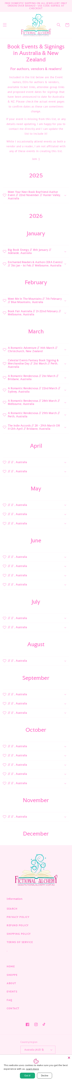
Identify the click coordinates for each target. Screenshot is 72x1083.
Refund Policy (18, 925)
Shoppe (12, 974)
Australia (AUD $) (34, 1049)
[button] (5, 25)
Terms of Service (20, 942)
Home (11, 966)
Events (12, 991)
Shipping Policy (19, 933)
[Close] (69, 1057)
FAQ (9, 1000)
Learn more (32, 1068)
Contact (13, 1008)
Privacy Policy (18, 917)
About (11, 983)
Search (12, 908)
